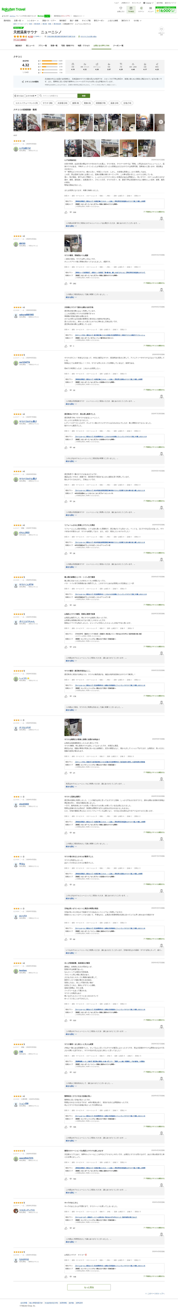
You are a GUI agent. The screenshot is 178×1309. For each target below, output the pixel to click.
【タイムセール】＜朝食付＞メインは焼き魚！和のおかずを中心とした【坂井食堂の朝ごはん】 (106, 1217)
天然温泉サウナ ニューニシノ (37, 32)
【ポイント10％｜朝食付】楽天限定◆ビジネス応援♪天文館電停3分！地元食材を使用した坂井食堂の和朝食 (110, 762)
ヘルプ (116, 3)
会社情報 (23, 1303)
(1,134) (101, 45)
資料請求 (79, 1303)
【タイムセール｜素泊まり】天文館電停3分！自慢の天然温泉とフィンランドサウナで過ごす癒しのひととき (110, 685)
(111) (67, 45)
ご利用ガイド (125, 3)
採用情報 (63, 1303)
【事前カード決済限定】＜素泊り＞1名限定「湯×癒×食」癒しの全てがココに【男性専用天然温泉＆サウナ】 (110, 273)
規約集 (71, 1303)
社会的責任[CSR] (51, 1303)
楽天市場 (160, 3)
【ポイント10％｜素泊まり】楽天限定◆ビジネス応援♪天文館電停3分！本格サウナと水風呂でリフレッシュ (110, 335)
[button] (20, 122)
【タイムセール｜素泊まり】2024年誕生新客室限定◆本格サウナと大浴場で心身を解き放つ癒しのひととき (110, 490)
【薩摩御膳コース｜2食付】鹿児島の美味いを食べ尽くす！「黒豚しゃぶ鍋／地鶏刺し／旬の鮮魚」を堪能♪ (110, 1061)
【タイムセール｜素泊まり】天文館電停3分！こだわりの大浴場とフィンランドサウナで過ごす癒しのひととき (111, 437)
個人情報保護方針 (36, 1303)
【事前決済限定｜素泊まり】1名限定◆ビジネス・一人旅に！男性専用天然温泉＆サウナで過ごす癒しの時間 (110, 201)
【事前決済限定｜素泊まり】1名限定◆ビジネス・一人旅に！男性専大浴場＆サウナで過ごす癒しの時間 (108, 379)
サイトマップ (136, 3)
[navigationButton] (161, 122)
